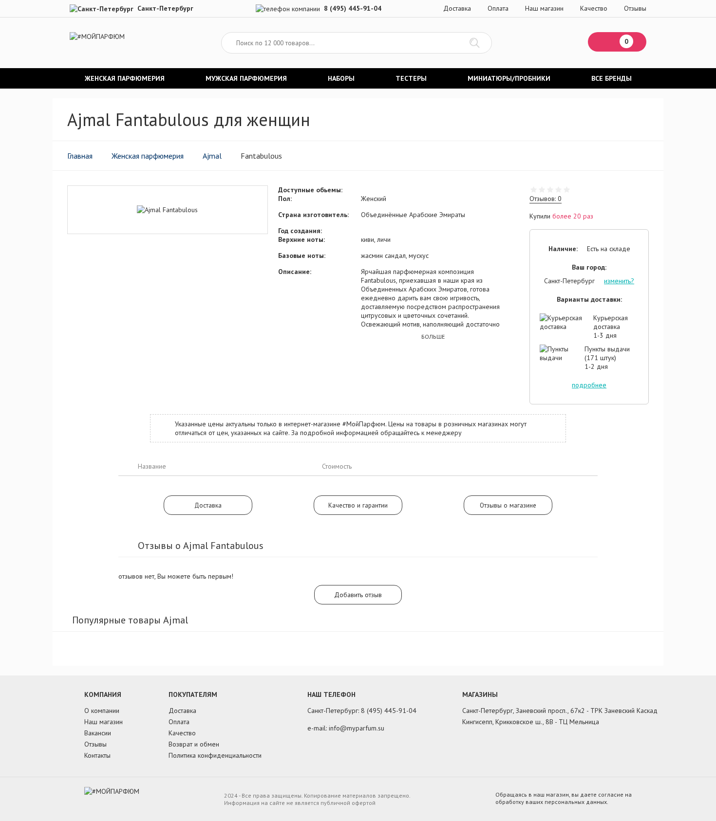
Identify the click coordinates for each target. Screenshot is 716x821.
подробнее (589, 385)
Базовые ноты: (301, 255)
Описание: (294, 271)
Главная (80, 156)
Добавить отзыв (358, 594)
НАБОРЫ (341, 78)
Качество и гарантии (358, 505)
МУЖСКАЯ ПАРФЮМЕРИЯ (246, 78)
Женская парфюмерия (148, 156)
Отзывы (635, 8)
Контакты (97, 755)
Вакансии (97, 733)
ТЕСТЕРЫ (411, 78)
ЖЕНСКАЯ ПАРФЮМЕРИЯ (125, 78)
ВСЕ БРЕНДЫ (611, 78)
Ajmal (212, 156)
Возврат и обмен (194, 744)
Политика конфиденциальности (215, 755)
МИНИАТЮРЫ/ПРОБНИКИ (509, 78)
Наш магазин (544, 8)
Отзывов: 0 (545, 198)
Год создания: (300, 230)
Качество (593, 8)
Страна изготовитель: (313, 214)
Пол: (285, 198)
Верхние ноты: (301, 239)
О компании (101, 710)
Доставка (457, 8)
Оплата (498, 8)
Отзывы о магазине (508, 505)
